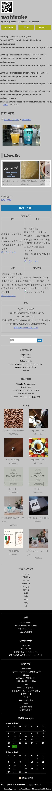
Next (48, 162)
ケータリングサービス (26, 688)
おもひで (26, 574)
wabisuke (14, 17)
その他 (26, 580)
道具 (26, 603)
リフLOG (26, 645)
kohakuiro (26, 120)
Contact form (26, 669)
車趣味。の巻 (26, 387)
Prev (4, 162)
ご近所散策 (26, 577)
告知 (26, 596)
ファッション (26, 587)
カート (26, 684)
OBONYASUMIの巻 (26, 394)
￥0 (27, 28)
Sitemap (26, 675)
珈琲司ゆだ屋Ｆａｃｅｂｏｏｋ (26, 652)
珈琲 (26, 599)
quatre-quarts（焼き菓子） (26, 367)
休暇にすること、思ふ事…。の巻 (26, 390)
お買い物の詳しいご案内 (26, 681)
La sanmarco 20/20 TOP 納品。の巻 (26, 397)
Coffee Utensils (26, 361)
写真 (26, 593)
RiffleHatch (45, 789)
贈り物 (26, 370)
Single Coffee (26, 355)
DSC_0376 (6, 200)
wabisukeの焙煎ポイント (26, 678)
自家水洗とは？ (26, 710)
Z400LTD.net (26, 649)
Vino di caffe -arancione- (26, 384)
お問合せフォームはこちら (26, 327)
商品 (26, 703)
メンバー (26, 697)
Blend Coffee (26, 358)
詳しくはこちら (8, 252)
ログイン (44, 28)
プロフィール (26, 694)
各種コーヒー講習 (26, 700)
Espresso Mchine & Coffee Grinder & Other (26, 364)
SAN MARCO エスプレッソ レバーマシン (26, 655)
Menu (9, 27)
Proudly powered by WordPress (17, 789)
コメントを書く (26, 208)
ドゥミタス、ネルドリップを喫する (26, 691)
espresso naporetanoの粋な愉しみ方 (26, 672)
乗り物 (26, 590)
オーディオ (26, 583)
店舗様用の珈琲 (26, 707)
